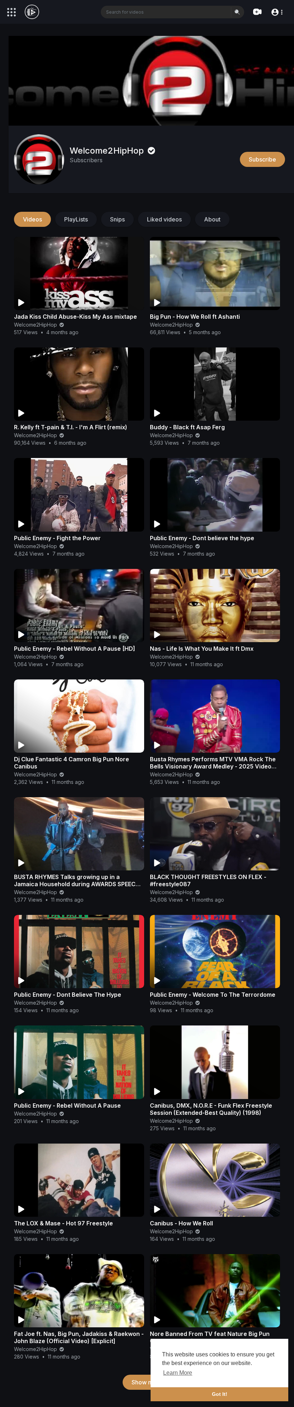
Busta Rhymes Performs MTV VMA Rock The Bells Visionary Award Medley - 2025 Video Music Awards (213, 766)
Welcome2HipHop (108, 150)
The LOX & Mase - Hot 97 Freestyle (63, 1223)
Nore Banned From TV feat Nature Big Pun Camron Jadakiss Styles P (210, 1337)
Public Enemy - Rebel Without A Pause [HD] (74, 648)
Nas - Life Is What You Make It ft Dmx (201, 648)
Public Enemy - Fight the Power (57, 538)
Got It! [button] (219, 1394)
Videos (32, 219)
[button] (276, 12)
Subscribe (262, 159)
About (212, 219)
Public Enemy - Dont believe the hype (202, 538)
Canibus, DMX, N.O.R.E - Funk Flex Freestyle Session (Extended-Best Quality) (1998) (211, 1109)
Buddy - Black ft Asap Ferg (187, 427)
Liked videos (164, 219)
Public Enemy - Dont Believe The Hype (67, 994)
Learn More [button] (177, 1373)
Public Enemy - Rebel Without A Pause (67, 1105)
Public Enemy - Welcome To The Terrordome (212, 994)
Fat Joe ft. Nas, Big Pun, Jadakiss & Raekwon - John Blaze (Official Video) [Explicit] (79, 1337)
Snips (117, 219)
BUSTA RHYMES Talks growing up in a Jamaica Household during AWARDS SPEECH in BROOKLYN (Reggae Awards (77, 884)
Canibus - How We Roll (181, 1223)
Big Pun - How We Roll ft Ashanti (195, 316)
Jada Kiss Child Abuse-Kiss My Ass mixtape (75, 316)
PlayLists (76, 219)
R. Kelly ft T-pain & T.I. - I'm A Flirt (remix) (70, 427)
